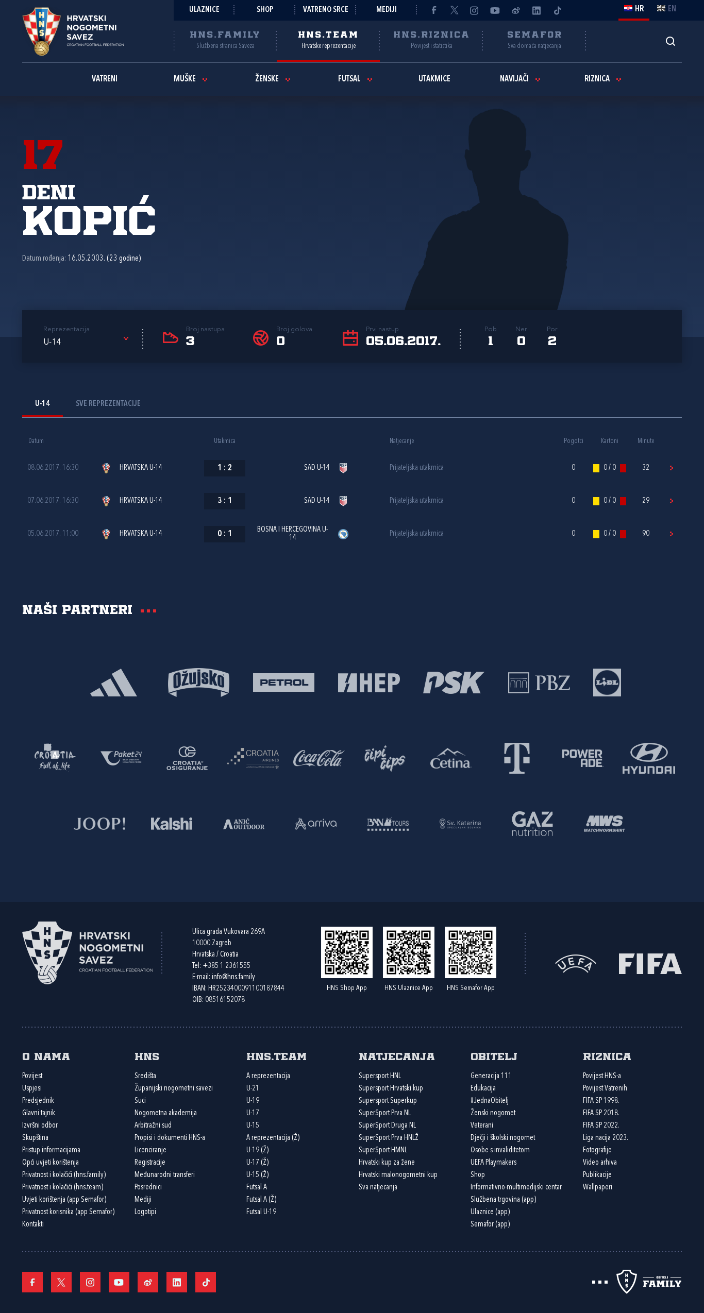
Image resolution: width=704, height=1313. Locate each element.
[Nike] (113, 681)
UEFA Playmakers (493, 1163)
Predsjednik (38, 1101)
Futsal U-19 (261, 1212)
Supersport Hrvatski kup (391, 1089)
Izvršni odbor (40, 1126)
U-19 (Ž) (257, 1150)
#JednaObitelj (490, 1101)
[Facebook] (433, 10)
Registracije (150, 1163)
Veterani (482, 1126)
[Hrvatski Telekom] (517, 757)
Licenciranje (150, 1150)
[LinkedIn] (536, 10)
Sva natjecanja (378, 1187)
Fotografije (597, 1150)
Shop (265, 10)
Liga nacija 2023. (605, 1138)
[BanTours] (388, 822)
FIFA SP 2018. (601, 1113)
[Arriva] (316, 822)
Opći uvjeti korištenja (50, 1163)
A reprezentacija (268, 1076)
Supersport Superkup (388, 1101)
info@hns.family (233, 977)
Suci (140, 1101)
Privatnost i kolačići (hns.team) (62, 1187)
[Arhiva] (670, 41)
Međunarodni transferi (165, 1175)
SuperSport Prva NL (385, 1113)
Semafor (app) (490, 1225)
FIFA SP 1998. (601, 1101)
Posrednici (148, 1187)
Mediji (386, 10)
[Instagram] (474, 10)
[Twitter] (454, 10)
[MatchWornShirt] (604, 822)
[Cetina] (451, 757)
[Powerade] (583, 757)
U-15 (252, 1126)
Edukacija (483, 1089)
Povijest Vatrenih (605, 1089)
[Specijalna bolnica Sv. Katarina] (460, 822)
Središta (145, 1076)
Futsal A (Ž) (261, 1200)
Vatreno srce (325, 10)
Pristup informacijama (51, 1150)
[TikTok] (557, 10)
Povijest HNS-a (602, 1076)
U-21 (252, 1089)
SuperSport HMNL (383, 1150)
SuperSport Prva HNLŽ (388, 1138)
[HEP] (368, 681)
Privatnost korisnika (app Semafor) (68, 1212)
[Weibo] (516, 10)
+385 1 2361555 (226, 966)
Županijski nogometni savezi (174, 1089)
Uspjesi (32, 1089)
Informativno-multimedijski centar (516, 1187)
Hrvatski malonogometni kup (398, 1175)
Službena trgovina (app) (503, 1200)
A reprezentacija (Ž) (272, 1138)
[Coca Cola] (319, 757)
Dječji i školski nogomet (503, 1138)
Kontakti (33, 1225)
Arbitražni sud (153, 1126)
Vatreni (105, 79)
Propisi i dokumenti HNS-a (170, 1138)
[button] (87, 342)
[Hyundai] (649, 757)
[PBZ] (538, 681)
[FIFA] (650, 962)
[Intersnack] (385, 757)
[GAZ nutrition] (532, 822)
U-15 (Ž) (257, 1175)
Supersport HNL (380, 1076)
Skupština (35, 1138)
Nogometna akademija (166, 1113)
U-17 (252, 1113)
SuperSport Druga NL (387, 1126)
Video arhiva (600, 1163)
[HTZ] (55, 757)
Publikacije (597, 1175)
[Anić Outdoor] (244, 822)
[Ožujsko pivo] (198, 681)
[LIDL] (607, 681)
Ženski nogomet (493, 1113)
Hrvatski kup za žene (387, 1163)
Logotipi (145, 1212)
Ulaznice (204, 10)
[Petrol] (283, 681)
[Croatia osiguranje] (187, 757)
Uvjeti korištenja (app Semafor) (64, 1200)
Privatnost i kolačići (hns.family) (64, 1175)
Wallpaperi (597, 1187)
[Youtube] (495, 10)
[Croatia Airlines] (253, 757)
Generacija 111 (491, 1076)
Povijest (32, 1076)
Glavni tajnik (38, 1113)
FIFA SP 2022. (601, 1126)
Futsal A (256, 1187)
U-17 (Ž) (257, 1163)
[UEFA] (575, 962)
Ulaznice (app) (490, 1212)
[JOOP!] (99, 822)
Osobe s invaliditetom (500, 1150)
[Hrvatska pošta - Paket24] (121, 757)
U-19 (252, 1101)
